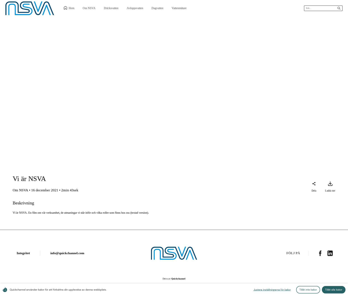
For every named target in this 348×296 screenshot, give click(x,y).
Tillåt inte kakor (308, 289)
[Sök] (339, 8)
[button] (314, 187)
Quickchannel (178, 278)
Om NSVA (20, 190)
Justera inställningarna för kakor (272, 289)
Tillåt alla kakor (333, 289)
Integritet (23, 253)
